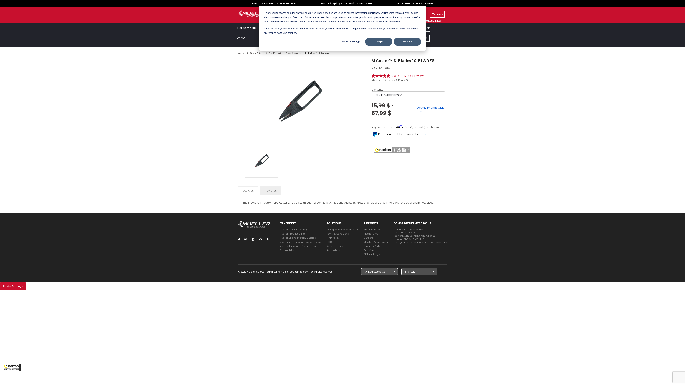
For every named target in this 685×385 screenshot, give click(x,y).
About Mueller (372, 229)
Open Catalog (257, 53)
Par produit (275, 53)
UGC (329, 241)
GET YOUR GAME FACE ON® (414, 3)
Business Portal (372, 246)
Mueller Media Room (376, 241)
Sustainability (287, 250)
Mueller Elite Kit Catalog (293, 229)
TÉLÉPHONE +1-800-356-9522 (410, 229)
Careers (368, 237)
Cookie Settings (13, 286)
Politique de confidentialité (342, 229)
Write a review (413, 76)
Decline (407, 41)
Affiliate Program (373, 254)
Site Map (369, 250)
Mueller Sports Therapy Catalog (297, 237)
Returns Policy (334, 246)
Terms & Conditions (337, 233)
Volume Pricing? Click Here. (430, 109)
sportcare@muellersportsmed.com (414, 235)
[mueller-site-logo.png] (254, 13)
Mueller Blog (371, 233)
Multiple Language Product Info (297, 246)
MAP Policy (332, 237)
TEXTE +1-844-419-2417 (405, 232)
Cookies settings (350, 41)
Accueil (241, 53)
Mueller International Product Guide (300, 241)
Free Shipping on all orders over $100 (346, 3)
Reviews (270, 190)
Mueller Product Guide (292, 233)
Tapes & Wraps (293, 53)
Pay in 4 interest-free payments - (406, 134)
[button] (12, 367)
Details (249, 192)
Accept (379, 41)
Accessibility (333, 250)
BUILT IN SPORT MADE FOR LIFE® (274, 3)
